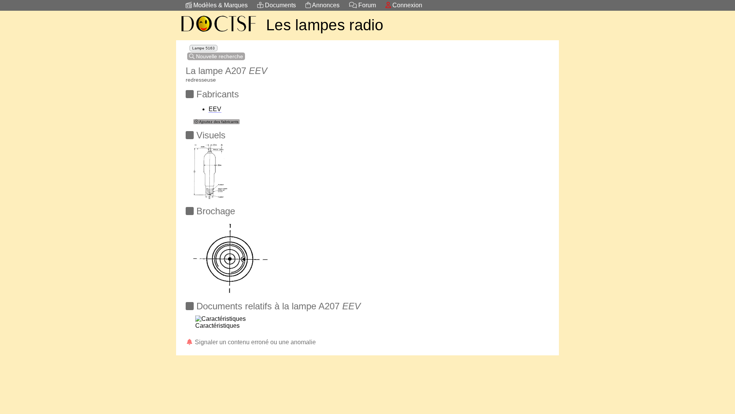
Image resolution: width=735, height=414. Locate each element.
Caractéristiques (217, 325)
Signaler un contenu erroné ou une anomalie (254, 342)
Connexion (406, 5)
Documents (279, 5)
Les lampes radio (325, 24)
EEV (215, 109)
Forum (366, 5)
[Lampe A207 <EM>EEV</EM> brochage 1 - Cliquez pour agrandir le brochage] (230, 254)
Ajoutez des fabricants (218, 122)
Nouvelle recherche (218, 56)
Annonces (325, 5)
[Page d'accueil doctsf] (218, 33)
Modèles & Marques (220, 5)
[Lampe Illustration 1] (211, 169)
